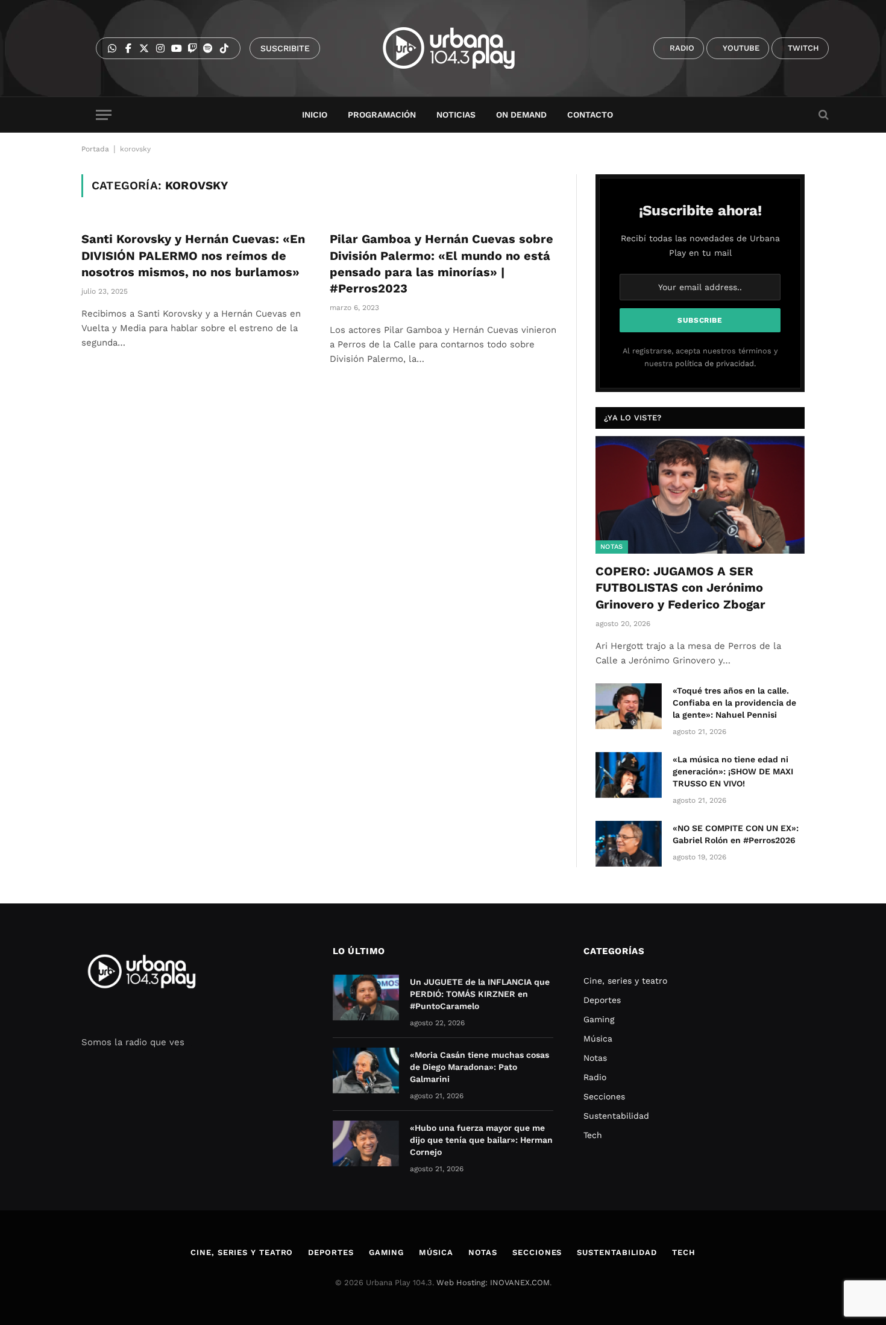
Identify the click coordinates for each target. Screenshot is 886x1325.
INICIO (314, 114)
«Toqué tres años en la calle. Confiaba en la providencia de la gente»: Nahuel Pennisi (734, 702)
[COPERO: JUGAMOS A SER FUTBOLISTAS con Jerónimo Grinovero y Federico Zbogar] (700, 495)
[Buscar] (822, 114)
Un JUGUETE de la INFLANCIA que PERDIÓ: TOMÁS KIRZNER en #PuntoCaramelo (480, 994)
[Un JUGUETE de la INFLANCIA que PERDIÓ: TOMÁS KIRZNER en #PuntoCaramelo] (366, 997)
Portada (95, 149)
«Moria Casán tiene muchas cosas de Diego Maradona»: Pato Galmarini (479, 1067)
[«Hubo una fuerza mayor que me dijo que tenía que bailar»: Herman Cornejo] (366, 1143)
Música (597, 1038)
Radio (594, 1077)
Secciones (604, 1096)
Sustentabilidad (616, 1116)
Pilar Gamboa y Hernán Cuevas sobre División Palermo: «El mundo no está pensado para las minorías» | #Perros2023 (441, 264)
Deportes (602, 1000)
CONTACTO (590, 114)
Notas (611, 547)
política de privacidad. (715, 363)
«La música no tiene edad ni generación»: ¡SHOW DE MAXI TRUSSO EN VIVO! (733, 771)
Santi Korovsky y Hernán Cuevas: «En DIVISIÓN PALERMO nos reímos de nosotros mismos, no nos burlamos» (193, 255)
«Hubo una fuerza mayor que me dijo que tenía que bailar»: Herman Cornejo (481, 1140)
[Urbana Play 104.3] (462, 48)
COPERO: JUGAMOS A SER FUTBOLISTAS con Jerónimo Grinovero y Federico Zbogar (680, 587)
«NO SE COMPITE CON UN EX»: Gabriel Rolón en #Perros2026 (736, 834)
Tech (592, 1135)
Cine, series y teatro (625, 980)
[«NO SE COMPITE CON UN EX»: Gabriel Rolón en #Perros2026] (628, 844)
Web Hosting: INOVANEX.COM (493, 1282)
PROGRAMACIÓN (382, 114)
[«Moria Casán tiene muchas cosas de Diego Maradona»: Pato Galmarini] (366, 1070)
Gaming (598, 1019)
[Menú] (104, 114)
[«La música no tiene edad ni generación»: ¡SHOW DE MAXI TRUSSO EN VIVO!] (628, 775)
